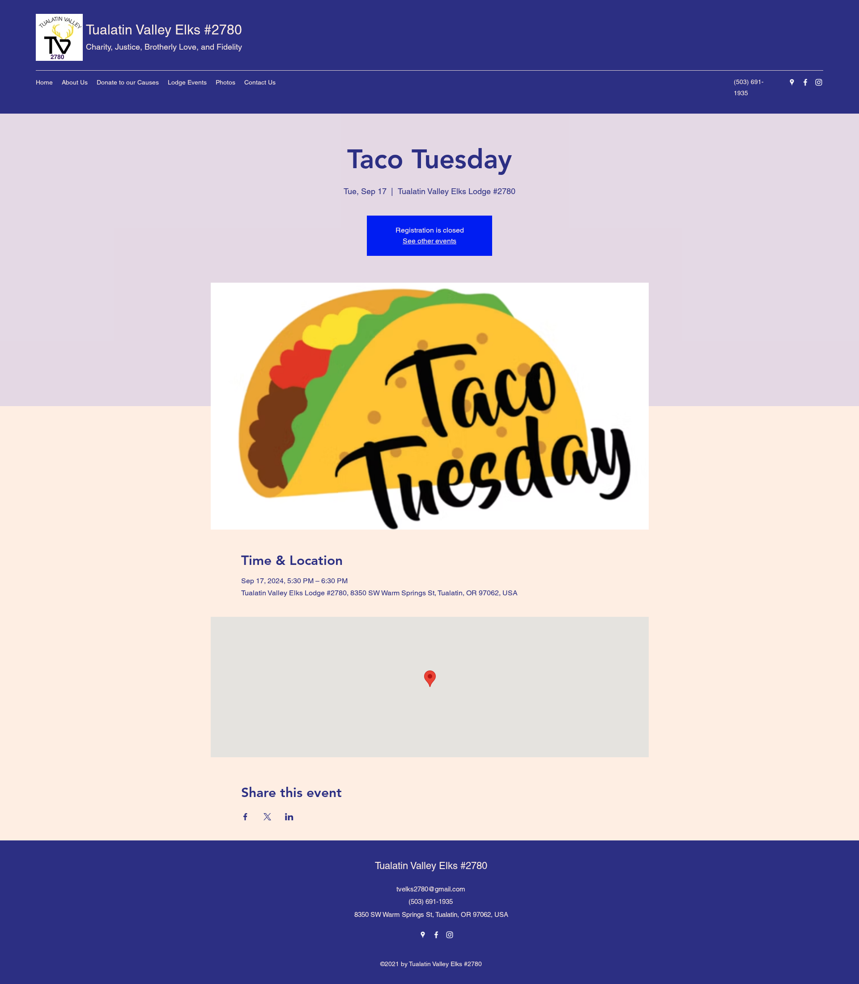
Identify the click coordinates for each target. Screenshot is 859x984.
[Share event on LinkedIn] (289, 816)
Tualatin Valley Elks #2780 (164, 30)
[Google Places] (791, 82)
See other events (429, 241)
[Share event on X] (267, 816)
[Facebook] (805, 82)
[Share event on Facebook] (245, 816)
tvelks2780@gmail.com (430, 889)
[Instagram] (818, 82)
